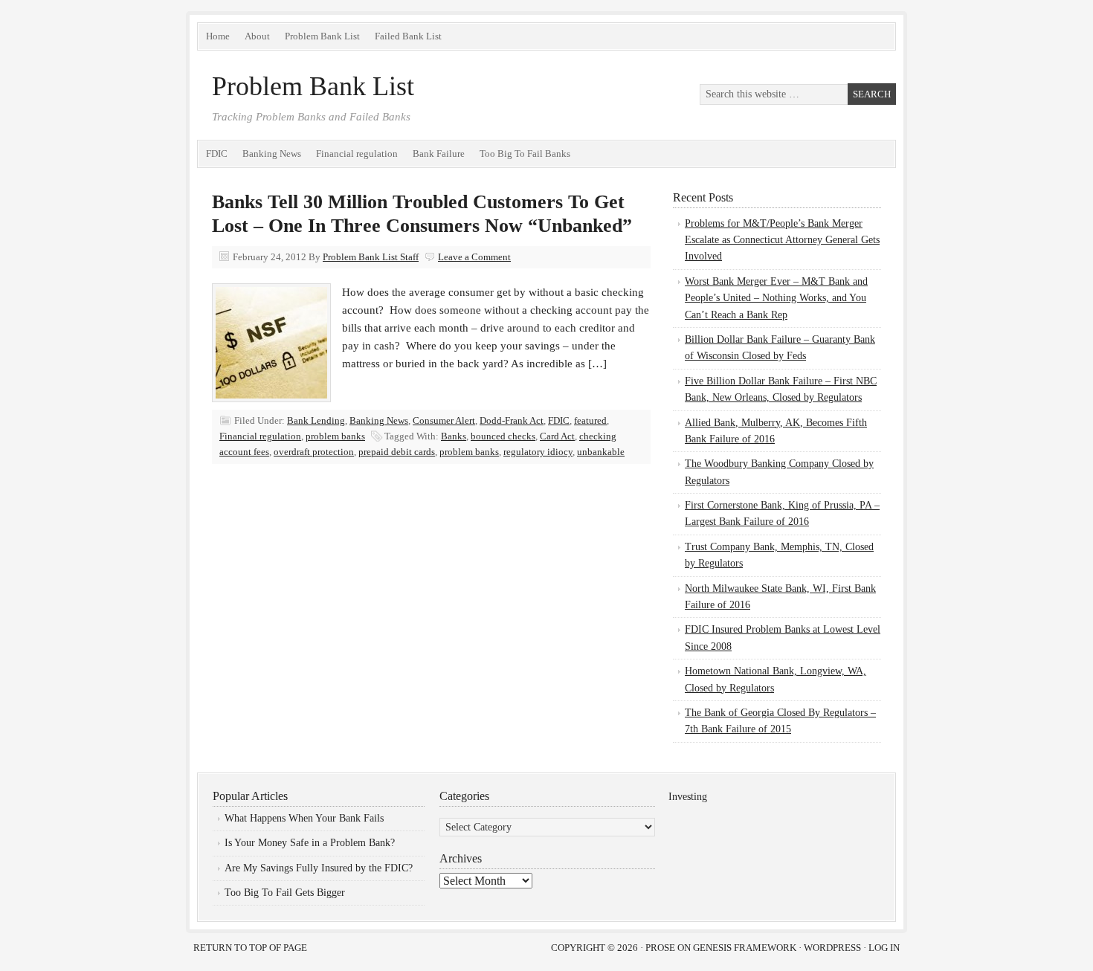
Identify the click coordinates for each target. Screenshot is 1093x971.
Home (218, 36)
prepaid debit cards (396, 451)
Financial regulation (357, 153)
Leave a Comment (474, 256)
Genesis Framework (744, 947)
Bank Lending (316, 420)
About (257, 36)
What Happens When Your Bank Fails (304, 818)
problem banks (335, 436)
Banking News (271, 153)
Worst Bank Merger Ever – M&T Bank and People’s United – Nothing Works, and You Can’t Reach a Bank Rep (776, 298)
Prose (660, 947)
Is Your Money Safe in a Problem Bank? (310, 842)
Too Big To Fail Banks (525, 153)
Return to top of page (250, 947)
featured (590, 420)
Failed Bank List (408, 36)
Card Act (557, 436)
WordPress (832, 947)
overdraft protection (314, 451)
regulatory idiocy (538, 451)
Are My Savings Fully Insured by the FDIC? (319, 868)
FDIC (217, 153)
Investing (687, 796)
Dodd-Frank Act (512, 420)
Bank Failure (439, 153)
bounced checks (503, 436)
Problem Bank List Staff (371, 256)
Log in (884, 947)
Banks (453, 436)
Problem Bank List (322, 36)
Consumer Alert (444, 420)
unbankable (601, 451)
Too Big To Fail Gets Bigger (285, 892)
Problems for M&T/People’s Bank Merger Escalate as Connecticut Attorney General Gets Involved (782, 240)
